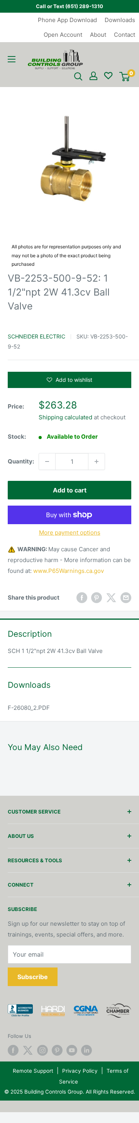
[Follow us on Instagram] (42, 1050)
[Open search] (78, 76)
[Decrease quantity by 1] (47, 461)
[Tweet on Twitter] (111, 597)
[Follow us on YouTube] (71, 1050)
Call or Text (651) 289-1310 (69, 6)
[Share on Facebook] (81, 597)
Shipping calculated (65, 417)
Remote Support (33, 1071)
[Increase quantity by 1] (96, 461)
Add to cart (69, 490)
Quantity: (21, 461)
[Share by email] (125, 597)
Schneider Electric (36, 336)
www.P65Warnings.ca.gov (68, 570)
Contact (124, 34)
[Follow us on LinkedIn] (86, 1050)
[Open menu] (11, 59)
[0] (124, 76)
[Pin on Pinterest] (96, 597)
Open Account (63, 34)
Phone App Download (67, 20)
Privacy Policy (80, 1071)
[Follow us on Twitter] (27, 1050)
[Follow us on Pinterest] (57, 1050)
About (98, 34)
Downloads (120, 20)
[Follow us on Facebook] (13, 1050)
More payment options (69, 532)
